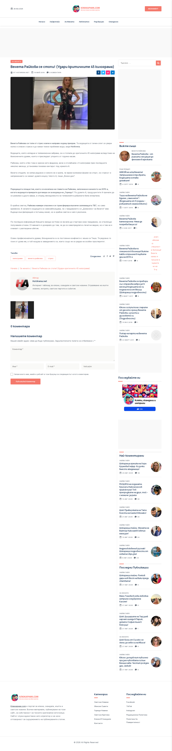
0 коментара (55, 72)
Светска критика (101, 715)
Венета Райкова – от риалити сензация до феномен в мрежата (142, 157)
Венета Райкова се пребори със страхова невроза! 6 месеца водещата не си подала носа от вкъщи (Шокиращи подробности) (133, 287)
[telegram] (113, 72)
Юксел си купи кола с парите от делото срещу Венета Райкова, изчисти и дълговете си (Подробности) (133, 313)
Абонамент (153, 9)
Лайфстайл (55, 22)
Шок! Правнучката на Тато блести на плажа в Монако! (133, 511)
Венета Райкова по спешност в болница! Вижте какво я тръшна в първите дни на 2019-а (134, 252)
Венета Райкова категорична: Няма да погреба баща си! (130, 221)
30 (138, 517)
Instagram (130, 710)
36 (138, 499)
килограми (18, 258)
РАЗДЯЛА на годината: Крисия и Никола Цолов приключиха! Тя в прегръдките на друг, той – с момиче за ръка (133, 490)
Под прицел (99, 22)
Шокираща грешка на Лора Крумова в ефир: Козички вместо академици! (132, 466)
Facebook (130, 702)
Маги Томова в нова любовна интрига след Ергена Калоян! (133, 599)
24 (138, 537)
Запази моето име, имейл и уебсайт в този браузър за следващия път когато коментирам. (51, 374)
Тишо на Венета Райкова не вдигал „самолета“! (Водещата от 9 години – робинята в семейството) (133, 199)
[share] (108, 72)
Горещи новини (101, 710)
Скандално (113, 22)
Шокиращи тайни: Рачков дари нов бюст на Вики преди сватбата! (134, 578)
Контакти (98, 723)
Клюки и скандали (102, 719)
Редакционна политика (136, 715)
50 (139, 473)
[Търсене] (158, 63)
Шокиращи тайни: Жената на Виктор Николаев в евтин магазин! (134, 531)
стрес (50, 258)
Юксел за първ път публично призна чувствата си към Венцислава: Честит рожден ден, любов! (134, 661)
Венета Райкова (139, 151)
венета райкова (35, 258)
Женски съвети (101, 706)
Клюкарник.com (18, 706)
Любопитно (84, 22)
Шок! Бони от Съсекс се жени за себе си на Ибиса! (132, 641)
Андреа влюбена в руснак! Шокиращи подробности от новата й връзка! (133, 551)
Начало (42, 22)
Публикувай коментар (25, 381)
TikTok (129, 706)
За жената (69, 22)
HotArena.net (22, 72)
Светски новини (101, 702)
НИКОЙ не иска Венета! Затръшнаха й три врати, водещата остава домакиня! (132, 176)
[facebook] (99, 72)
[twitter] (103, 72)
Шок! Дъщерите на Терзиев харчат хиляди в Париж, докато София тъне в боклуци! (133, 620)
